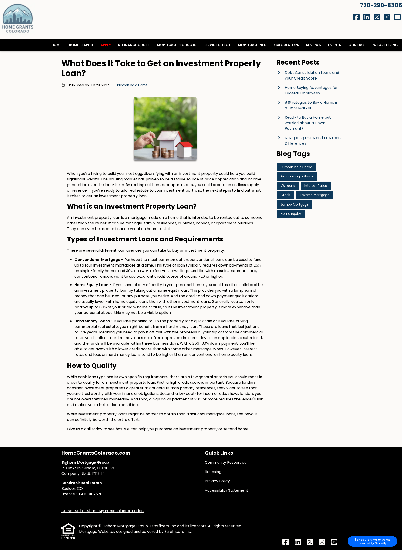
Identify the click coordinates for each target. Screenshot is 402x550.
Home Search (81, 45)
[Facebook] (356, 17)
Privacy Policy (217, 481)
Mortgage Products (176, 45)
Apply (105, 45)
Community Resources (225, 462)
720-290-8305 (381, 5)
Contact (357, 45)
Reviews (313, 45)
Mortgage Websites (97, 531)
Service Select (217, 45)
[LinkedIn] (366, 17)
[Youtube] (397, 17)
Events (334, 45)
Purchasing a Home (132, 85)
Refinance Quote (134, 45)
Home (56, 45)
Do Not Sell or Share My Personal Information (102, 510)
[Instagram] (387, 17)
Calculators (286, 45)
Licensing (213, 471)
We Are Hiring (385, 45)
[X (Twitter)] (377, 17)
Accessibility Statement (226, 490)
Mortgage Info (252, 45)
